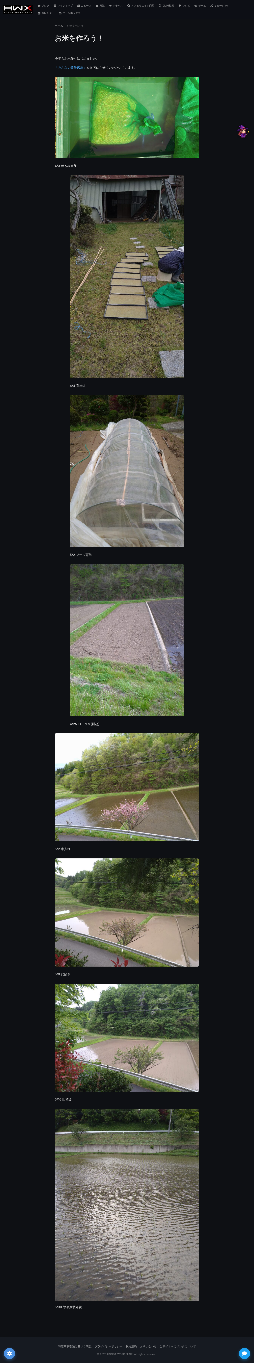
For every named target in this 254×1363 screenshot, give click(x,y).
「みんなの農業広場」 (71, 68)
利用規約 (131, 1346)
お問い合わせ (148, 1346)
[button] (243, 131)
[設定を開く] (9, 1353)
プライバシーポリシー (108, 1346)
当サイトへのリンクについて (178, 1346)
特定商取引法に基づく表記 (74, 1346)
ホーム (59, 25)
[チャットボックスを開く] (244, 1353)
